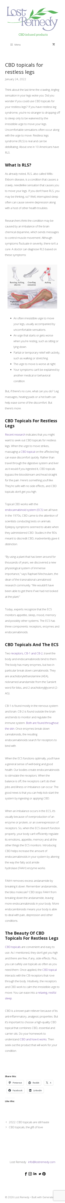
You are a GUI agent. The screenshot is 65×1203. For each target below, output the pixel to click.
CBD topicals (13, 947)
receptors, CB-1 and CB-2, (27, 653)
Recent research (15, 434)
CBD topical (28, 452)
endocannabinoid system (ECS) (24, 510)
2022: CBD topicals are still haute (29, 1122)
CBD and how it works (33, 1039)
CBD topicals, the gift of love (26, 1127)
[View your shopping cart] (53, 44)
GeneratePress (51, 1197)
